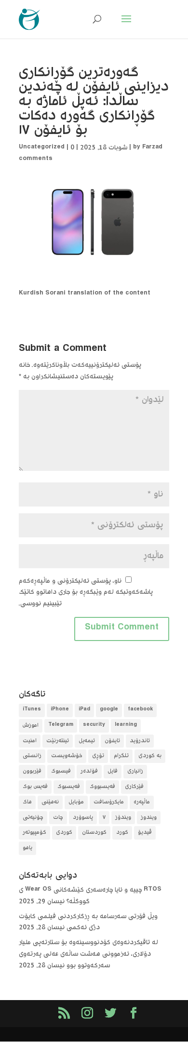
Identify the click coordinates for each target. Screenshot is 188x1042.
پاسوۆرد (83, 818)
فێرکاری (134, 787)
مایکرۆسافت (109, 802)
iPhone (60, 710)
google (109, 710)
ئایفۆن (112, 741)
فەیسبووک (102, 787)
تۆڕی (98, 756)
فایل (112, 771)
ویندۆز (123, 818)
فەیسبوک (68, 787)
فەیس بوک (35, 787)
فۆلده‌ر (89, 771)
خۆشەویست (66, 756)
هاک (27, 802)
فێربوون (32, 771)
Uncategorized (42, 148)
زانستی (32, 756)
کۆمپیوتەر (34, 832)
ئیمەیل (87, 741)
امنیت (30, 741)
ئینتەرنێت (57, 741)
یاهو (27, 848)
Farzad (152, 148)
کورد (122, 832)
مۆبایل (76, 802)
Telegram (60, 725)
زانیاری (135, 771)
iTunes (32, 710)
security (94, 725)
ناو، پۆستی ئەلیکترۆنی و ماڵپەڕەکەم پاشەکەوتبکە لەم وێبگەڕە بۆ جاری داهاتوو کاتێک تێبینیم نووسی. (86, 592)
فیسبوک (61, 771)
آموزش (31, 725)
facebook (140, 710)
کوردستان (94, 832)
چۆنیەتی (33, 818)
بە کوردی (149, 756)
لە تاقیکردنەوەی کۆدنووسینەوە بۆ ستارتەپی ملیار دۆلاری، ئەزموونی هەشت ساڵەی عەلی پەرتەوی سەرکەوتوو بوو (88, 954)
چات (58, 818)
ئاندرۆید (140, 741)
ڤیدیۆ (145, 832)
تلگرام (121, 756)
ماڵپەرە (142, 802)
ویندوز (149, 818)
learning (126, 725)
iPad (84, 710)
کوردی (64, 832)
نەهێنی (50, 802)
